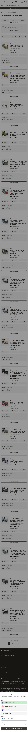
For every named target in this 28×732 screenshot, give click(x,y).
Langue (2, 722)
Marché (2, 716)
